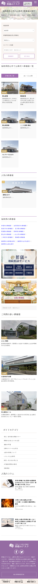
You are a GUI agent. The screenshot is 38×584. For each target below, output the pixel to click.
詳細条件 (11, 56)
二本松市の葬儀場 (6, 237)
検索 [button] (33, 308)
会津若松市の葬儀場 (20, 225)
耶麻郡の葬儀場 (20, 237)
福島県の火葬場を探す (8, 241)
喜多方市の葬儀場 (6, 228)
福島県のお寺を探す (23, 241)
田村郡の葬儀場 (19, 231)
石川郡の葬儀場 (20, 228)
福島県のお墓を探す (7, 244)
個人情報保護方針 (19, 574)
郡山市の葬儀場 (6, 234)
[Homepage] (11, 1)
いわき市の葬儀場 (19, 234)
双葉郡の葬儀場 (6, 231)
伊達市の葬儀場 (6, 225)
